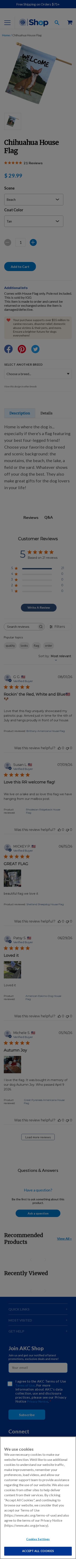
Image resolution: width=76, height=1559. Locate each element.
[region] (38, 1498)
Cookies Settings (38, 1539)
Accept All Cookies (38, 1551)
